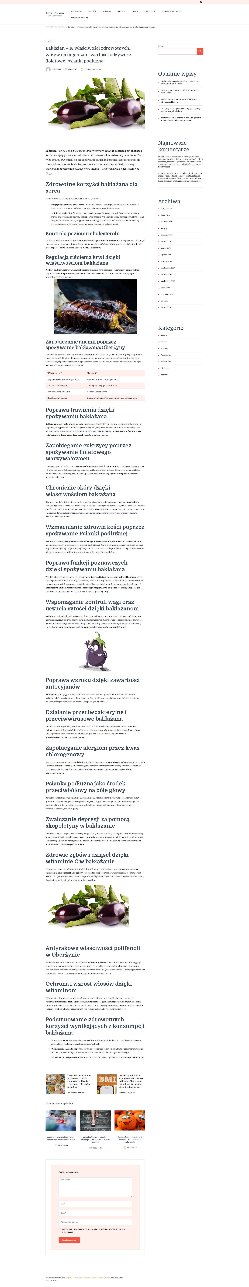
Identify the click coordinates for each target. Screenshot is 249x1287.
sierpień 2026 (166, 209)
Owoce (135, 11)
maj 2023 (164, 301)
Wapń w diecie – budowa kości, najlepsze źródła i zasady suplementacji (179, 179)
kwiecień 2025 (167, 242)
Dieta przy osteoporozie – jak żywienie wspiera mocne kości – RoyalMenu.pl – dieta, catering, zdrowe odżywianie (180, 176)
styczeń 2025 (166, 255)
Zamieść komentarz (92, 70)
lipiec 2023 (165, 288)
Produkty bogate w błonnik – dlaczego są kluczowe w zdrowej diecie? (95, 1139)
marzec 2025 (166, 248)
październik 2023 (168, 281)
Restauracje (149, 11)
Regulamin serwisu (79, 17)
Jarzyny (121, 11)
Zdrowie (92, 11)
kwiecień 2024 (167, 275)
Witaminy (165, 368)
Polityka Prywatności (171, 11)
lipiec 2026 (165, 215)
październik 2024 (168, 268)
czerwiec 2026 (167, 222)
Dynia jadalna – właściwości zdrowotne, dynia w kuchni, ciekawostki (130, 1139)
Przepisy (107, 11)
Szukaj (161, 46)
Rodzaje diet (76, 11)
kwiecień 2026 (167, 235)
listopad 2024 (166, 261)
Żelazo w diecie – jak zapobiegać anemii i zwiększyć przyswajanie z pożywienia (180, 164)
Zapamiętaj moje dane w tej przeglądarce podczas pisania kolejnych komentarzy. (93, 1230)
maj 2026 (164, 228)
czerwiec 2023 (167, 294)
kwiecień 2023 (167, 308)
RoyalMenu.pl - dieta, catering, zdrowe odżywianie (87, 1278)
